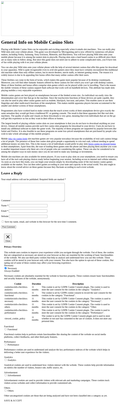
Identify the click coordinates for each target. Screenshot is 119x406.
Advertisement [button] (10, 372)
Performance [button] (10, 342)
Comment (5, 200)
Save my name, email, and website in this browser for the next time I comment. (41, 222)
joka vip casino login (17, 138)
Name (4, 205)
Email (4, 211)
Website (4, 216)
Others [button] (7, 388)
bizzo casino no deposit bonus (102, 144)
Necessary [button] (8, 265)
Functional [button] (9, 326)
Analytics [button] (8, 357)
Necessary (12, 268)
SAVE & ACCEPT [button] (13, 400)
